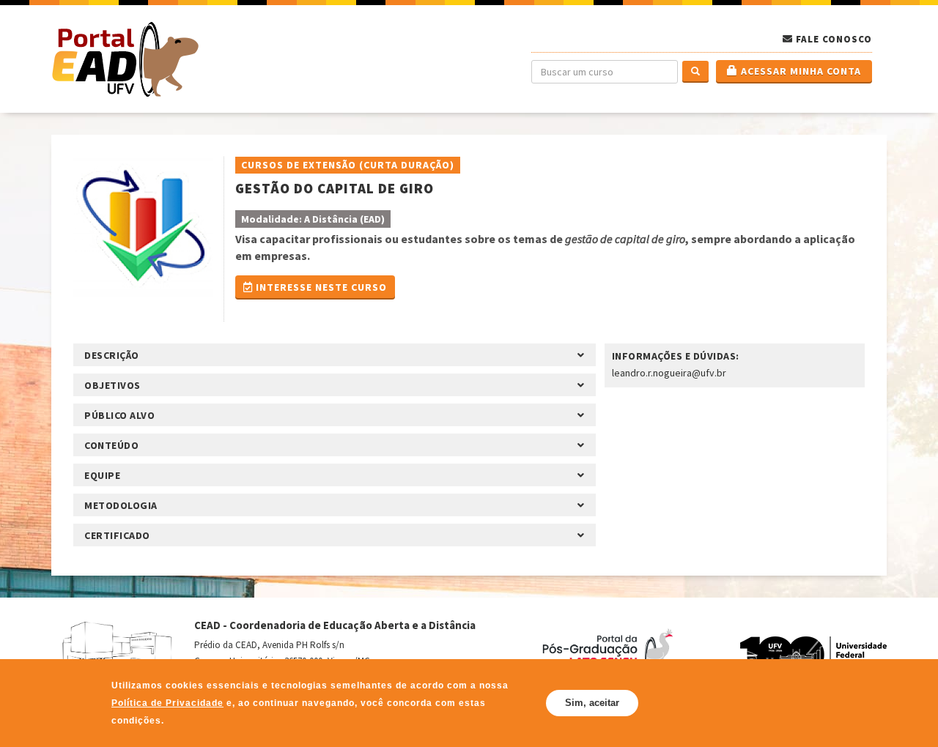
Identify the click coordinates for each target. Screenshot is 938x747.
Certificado (117, 535)
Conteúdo (111, 445)
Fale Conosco (834, 39)
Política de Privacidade (206, 702)
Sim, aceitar (592, 702)
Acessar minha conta (799, 71)
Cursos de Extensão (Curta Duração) (347, 164)
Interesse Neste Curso (320, 287)
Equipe (102, 475)
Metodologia (121, 505)
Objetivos (112, 385)
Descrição (111, 355)
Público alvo (119, 415)
